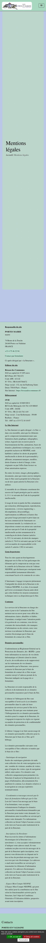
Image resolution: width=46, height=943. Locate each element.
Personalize (23, 940)
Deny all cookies (32, 937)
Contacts (7, 922)
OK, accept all (15, 937)
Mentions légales (21, 155)
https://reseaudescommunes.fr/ (28, 390)
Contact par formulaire (14, 355)
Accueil (9, 155)
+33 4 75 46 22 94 (12, 351)
